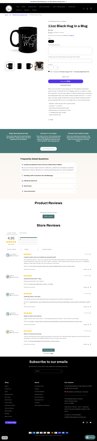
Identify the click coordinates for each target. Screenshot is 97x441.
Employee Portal (39, 400)
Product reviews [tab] (11, 233)
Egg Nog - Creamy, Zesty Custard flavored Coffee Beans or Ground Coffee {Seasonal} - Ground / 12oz (55, 321)
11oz (51, 41)
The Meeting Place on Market (46, 435)
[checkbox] (48, 249)
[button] (23, 7)
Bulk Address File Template (42, 405)
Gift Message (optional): (54, 44)
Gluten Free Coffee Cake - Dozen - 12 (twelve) (41, 284)
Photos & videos (47, 249)
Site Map (37, 402)
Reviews (7, 413)
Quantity (50, 64)
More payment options (65, 85)
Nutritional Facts (39, 386)
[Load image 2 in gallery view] (19, 66)
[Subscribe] (61, 371)
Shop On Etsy (8, 416)
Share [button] (51, 119)
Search (7, 386)
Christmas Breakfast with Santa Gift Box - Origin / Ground (44, 341)
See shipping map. (53, 141)
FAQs (6, 391)
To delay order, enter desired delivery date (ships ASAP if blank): (64, 56)
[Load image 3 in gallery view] (29, 66)
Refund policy (8, 411)
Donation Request (39, 391)
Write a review (48, 216)
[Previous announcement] (5, 1)
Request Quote (9, 394)
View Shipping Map (48, 148)
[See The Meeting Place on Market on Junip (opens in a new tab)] (51, 353)
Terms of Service (9, 408)
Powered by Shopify (57, 435)
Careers (37, 388)
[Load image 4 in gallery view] (39, 66)
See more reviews (48, 350)
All (10, 14)
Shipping (50, 32)
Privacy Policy (8, 402)
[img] (14, 255)
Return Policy (8, 400)
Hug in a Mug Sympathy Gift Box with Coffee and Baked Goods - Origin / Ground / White (52, 266)
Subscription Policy (10, 405)
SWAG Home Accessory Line (19, 14)
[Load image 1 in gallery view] (9, 66)
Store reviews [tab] (23, 233)
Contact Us (8, 388)
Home (6, 14)
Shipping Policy (39, 394)
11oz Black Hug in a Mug (35, 14)
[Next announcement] (91, 1)
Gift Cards (7, 397)
